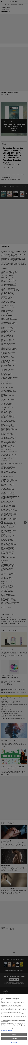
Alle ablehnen (14, 1038)
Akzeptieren (14, 1034)
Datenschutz (16, 1017)
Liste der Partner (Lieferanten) (6, 1030)
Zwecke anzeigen (14, 1042)
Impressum (21, 1017)
